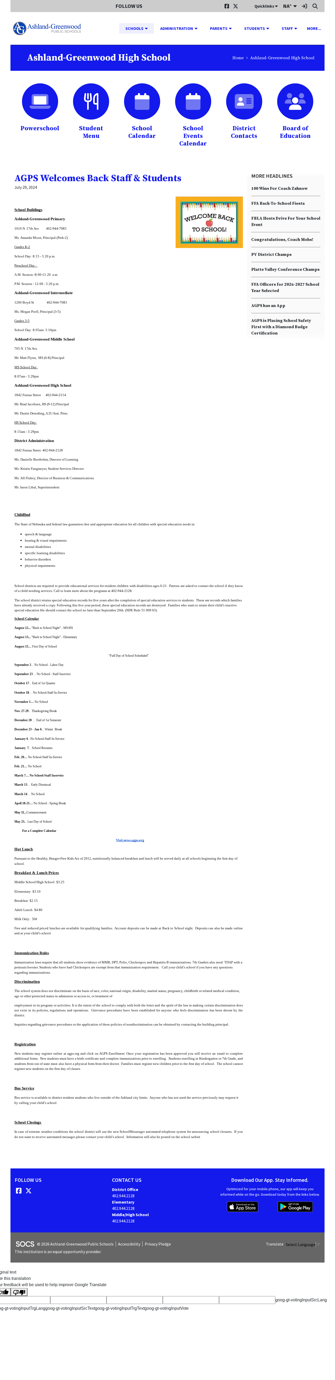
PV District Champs (271, 254)
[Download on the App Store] (242, 1206)
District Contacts (244, 132)
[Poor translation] (19, 1292)
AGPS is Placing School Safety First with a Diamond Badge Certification (281, 327)
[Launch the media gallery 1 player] (209, 222)
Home (238, 58)
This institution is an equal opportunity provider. (58, 1251)
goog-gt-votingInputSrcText (70, 1308)
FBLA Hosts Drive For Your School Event (285, 221)
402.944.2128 (123, 1195)
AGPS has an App (268, 305)
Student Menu (91, 132)
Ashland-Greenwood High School (282, 58)
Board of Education (295, 132)
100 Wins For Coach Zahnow (279, 188)
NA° (287, 6)
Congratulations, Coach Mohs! (282, 239)
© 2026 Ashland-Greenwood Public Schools (75, 1244)
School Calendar (142, 132)
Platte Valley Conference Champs (285, 269)
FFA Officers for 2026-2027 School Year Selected (285, 287)
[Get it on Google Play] (295, 1206)
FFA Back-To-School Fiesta (278, 203)
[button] (148, 28)
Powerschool (39, 128)
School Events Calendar (193, 136)
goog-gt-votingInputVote (166, 1308)
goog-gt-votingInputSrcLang (301, 1300)
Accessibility (129, 1244)
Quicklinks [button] (264, 6)
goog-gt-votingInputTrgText (119, 1308)
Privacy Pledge (158, 1244)
